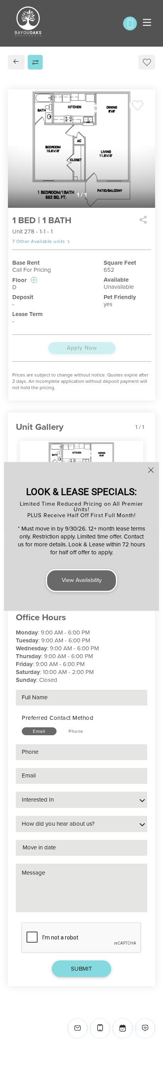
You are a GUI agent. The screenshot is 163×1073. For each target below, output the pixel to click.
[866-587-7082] (130, 23)
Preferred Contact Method (57, 717)
